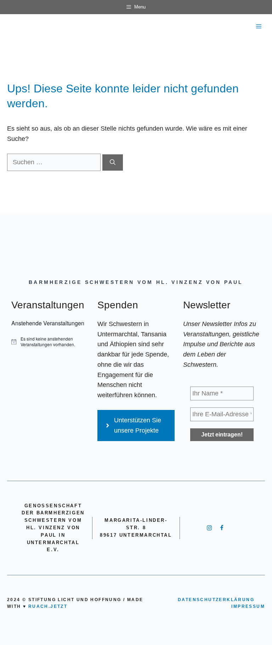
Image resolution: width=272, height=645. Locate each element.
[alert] (50, 342)
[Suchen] (112, 162)
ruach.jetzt (47, 606)
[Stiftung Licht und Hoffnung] (13, 26)
